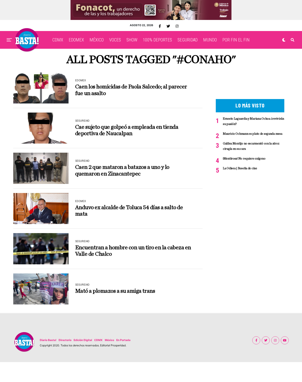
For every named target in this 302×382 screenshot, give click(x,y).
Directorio (65, 340)
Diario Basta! (48, 340)
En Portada (123, 340)
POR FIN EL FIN (236, 40)
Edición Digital (83, 340)
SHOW (131, 40)
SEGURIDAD (188, 40)
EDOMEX (76, 40)
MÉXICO (97, 40)
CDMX (57, 40)
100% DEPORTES (157, 40)
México (109, 340)
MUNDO (210, 40)
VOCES (115, 40)
